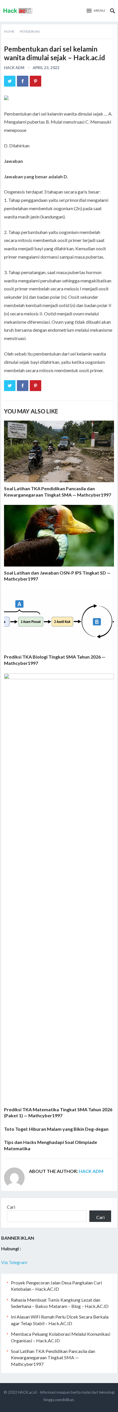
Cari (11, 1207)
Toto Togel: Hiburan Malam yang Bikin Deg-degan (56, 1129)
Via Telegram (14, 1262)
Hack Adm (14, 67)
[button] (95, 11)
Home (9, 31)
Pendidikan (30, 31)
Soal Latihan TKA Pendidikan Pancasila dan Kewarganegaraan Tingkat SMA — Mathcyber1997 (53, 1357)
